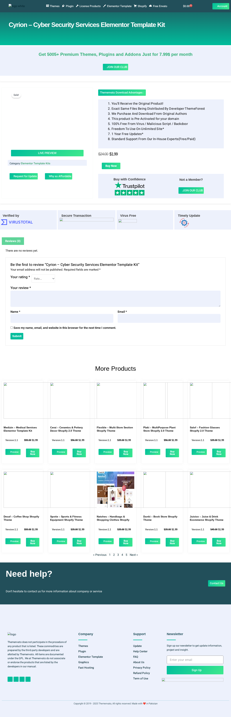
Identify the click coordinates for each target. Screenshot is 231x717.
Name (15, 312)
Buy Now (111, 166)
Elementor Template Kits (35, 163)
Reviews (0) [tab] (13, 241)
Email (122, 312)
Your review (20, 287)
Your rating (20, 277)
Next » (134, 555)
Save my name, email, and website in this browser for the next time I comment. (65, 328)
